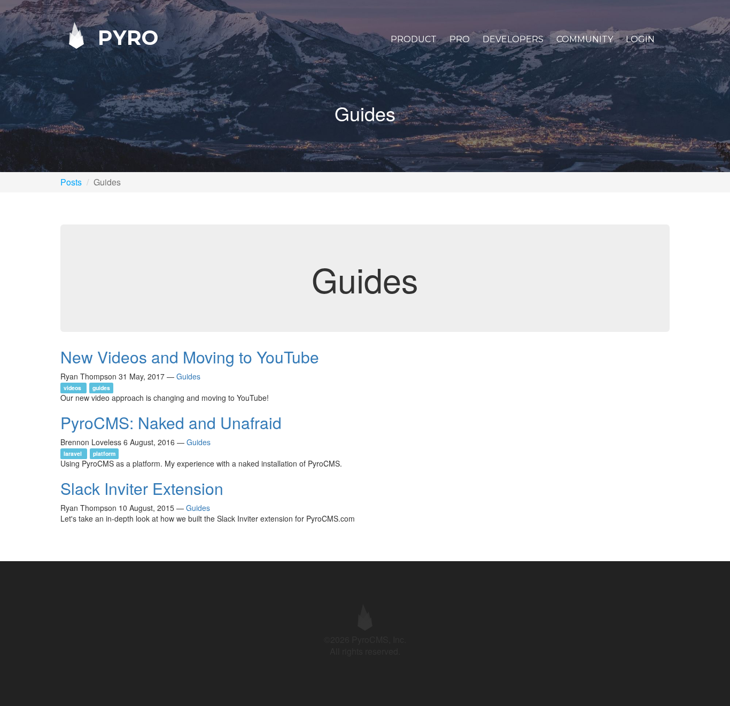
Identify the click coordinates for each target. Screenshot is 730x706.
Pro (459, 39)
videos (73, 388)
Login (640, 39)
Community (584, 39)
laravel (73, 453)
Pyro (125, 37)
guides (101, 388)
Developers (513, 39)
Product (414, 39)
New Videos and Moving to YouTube (189, 356)
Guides (188, 376)
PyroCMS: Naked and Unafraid (171, 422)
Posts (71, 182)
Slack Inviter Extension (141, 488)
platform (104, 453)
